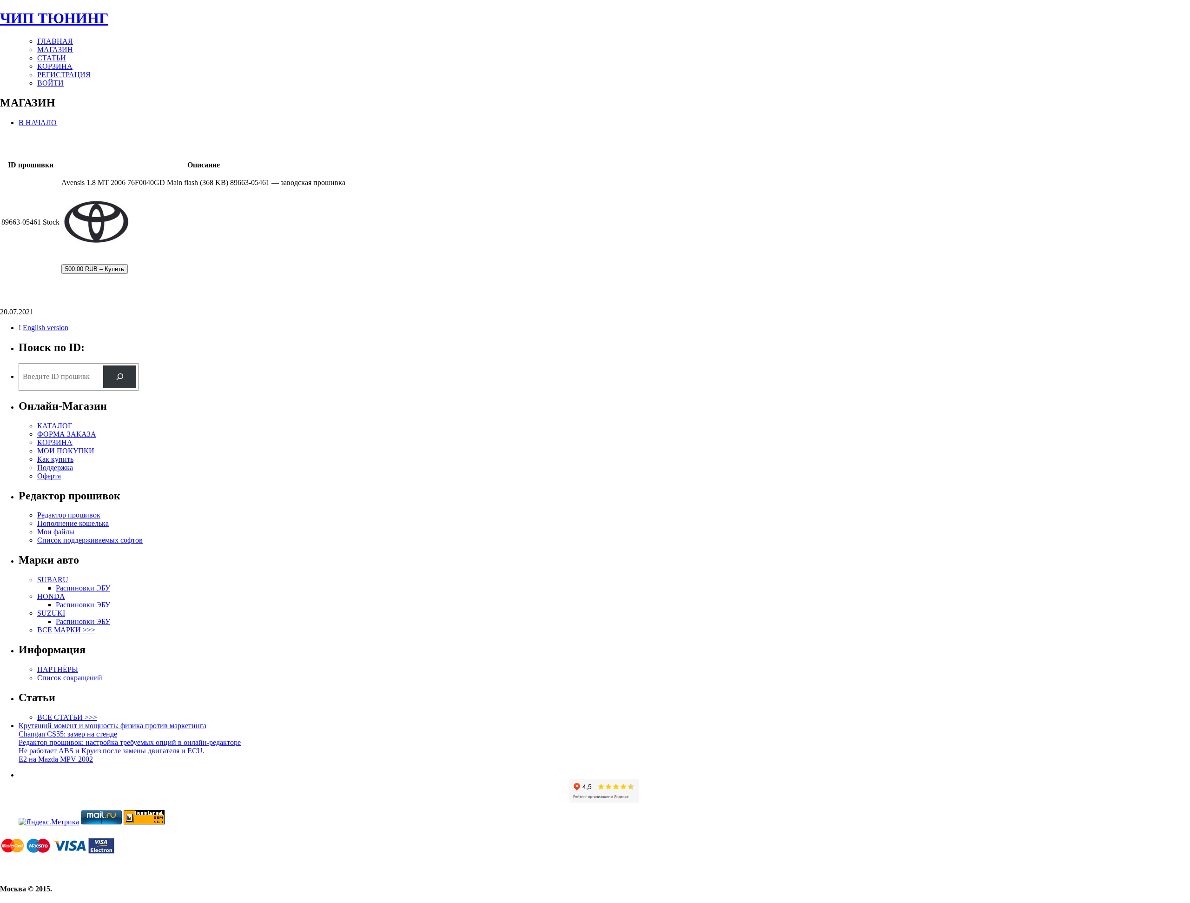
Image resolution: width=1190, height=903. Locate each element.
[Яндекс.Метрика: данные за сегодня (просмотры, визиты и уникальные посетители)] (49, 822)
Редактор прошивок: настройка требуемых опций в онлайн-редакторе (130, 742)
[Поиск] (119, 376)
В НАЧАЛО (38, 122)
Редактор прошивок (68, 515)
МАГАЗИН (55, 49)
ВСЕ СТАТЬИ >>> (67, 717)
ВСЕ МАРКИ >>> (66, 630)
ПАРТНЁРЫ (57, 669)
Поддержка (55, 467)
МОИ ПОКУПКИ (65, 451)
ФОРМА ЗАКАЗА (66, 434)
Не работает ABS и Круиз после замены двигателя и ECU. (112, 751)
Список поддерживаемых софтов (90, 540)
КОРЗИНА (55, 66)
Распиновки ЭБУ (83, 588)
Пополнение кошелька (73, 523)
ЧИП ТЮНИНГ (54, 18)
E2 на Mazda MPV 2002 (56, 759)
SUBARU (52, 580)
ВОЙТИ (50, 83)
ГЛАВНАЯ (55, 41)
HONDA (51, 596)
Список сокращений (69, 678)
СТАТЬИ (51, 58)
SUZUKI (51, 613)
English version (45, 328)
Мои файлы (55, 532)
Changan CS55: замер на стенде (68, 734)
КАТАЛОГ (54, 426)
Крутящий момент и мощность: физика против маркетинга (112, 726)
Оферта (49, 476)
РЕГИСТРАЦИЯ (64, 75)
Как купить (55, 459)
